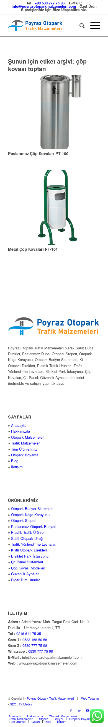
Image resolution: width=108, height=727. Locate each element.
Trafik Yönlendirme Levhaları (33, 544)
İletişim (17, 466)
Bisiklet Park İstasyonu (29, 556)
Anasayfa (18, 425)
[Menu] (92, 25)
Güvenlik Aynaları (25, 573)
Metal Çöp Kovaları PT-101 (33, 249)
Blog (14, 460)
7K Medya (25, 704)
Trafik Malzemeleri (25, 443)
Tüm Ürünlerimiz (24, 449)
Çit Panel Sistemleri (27, 561)
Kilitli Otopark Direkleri (29, 550)
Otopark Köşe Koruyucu (30, 514)
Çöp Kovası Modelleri (28, 568)
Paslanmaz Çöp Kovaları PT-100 (38, 153)
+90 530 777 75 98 (50, 3)
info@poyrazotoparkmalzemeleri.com (44, 6)
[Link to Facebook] (71, 710)
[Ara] (79, 25)
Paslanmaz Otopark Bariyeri (33, 526)
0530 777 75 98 (34, 645)
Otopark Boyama (24, 454)
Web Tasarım (90, 698)
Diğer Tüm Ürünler (25, 579)
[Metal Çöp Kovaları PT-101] (54, 207)
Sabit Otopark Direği (27, 538)
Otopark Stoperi (23, 520)
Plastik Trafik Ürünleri (28, 532)
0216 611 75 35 (28, 633)
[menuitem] (79, 25)
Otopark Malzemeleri (27, 437)
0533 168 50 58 (34, 639)
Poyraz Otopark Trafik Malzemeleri (50, 698)
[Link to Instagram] (79, 710)
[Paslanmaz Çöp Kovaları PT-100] (54, 112)
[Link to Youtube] (87, 710)
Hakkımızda (20, 431)
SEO (13, 704)
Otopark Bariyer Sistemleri (32, 508)
